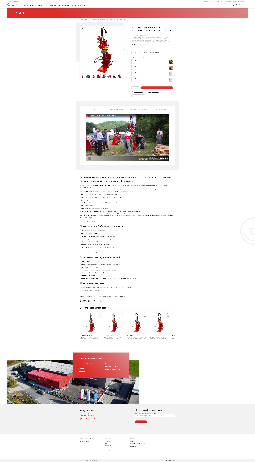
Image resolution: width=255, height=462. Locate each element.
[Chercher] (233, 5)
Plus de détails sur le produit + (138, 44)
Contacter (73, 5)
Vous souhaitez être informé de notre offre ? (145, 413)
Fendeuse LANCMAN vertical (90, 19)
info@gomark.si (11, 1)
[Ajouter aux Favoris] (99, 317)
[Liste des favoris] (239, 5)
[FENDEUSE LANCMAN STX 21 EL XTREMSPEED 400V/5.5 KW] (113, 322)
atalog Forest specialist (92, 300)
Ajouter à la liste (137, 95)
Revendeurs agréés (63, 5)
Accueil (81, 19)
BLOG (45, 5)
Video (94, 109)
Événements (52, 5)
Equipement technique (116, 109)
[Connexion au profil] (236, 5)
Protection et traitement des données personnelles (235, 1)
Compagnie (39, 5)
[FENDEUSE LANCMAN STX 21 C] (159, 322)
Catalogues (206, 1)
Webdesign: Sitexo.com (170, 460)
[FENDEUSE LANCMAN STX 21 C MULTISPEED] (136, 322)
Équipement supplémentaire (138, 109)
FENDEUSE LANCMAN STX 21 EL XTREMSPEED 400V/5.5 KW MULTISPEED (112, 19)
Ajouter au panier (157, 87)
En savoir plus (166, 418)
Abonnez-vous (141, 421)
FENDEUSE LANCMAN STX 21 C (156, 334)
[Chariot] (242, 5)
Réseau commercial (160, 109)
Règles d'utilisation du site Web (216, 1)
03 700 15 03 (17, 1)
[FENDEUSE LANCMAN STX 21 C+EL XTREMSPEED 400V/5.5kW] (90, 322)
